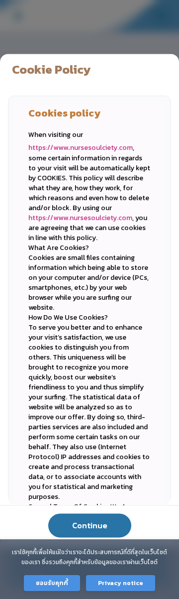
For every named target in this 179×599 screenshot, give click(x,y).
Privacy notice (120, 583)
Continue (89, 525)
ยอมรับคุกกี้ (52, 583)
